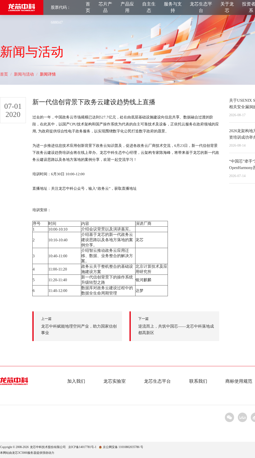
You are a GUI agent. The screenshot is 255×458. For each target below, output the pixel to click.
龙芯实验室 (114, 381)
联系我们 (198, 381)
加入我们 (76, 381)
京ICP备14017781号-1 (82, 447)
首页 (88, 7)
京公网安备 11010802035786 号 (123, 447)
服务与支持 (173, 7)
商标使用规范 (238, 381)
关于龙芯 (227, 7)
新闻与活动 (24, 74)
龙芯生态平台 (201, 7)
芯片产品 (105, 7)
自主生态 (149, 7)
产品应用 (127, 7)
